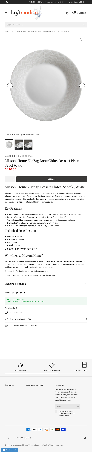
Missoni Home (21, 31)
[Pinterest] (7, 2)
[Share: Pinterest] (20, 292)
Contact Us (10, 450)
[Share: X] (16, 292)
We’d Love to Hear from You (20, 319)
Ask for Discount (16, 312)
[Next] (82, 85)
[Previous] (10, 85)
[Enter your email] (77, 406)
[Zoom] (82, 39)
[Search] (84, 24)
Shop (12, 31)
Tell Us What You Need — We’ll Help (24, 326)
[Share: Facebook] (12, 292)
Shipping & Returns (15, 283)
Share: (7, 292)
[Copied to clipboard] (24, 292)
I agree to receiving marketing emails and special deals (67, 413)
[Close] (85, 299)
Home (7, 31)
